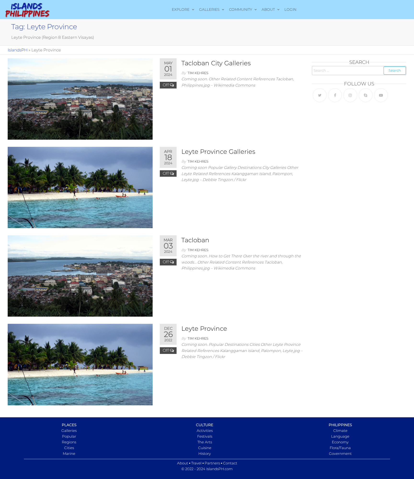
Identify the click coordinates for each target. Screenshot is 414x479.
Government (340, 453)
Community (240, 9)
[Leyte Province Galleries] (80, 187)
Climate (340, 430)
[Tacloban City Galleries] (80, 98)
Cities (69, 448)
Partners (212, 463)
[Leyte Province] (80, 364)
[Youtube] (381, 95)
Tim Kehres (198, 73)
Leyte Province (204, 328)
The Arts (204, 442)
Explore (181, 9)
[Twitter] (320, 95)
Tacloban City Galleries (216, 63)
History (204, 453)
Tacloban (195, 240)
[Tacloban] (80, 275)
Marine (69, 453)
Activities (205, 430)
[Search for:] (359, 70)
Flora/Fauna (340, 448)
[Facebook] (335, 95)
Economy (340, 442)
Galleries (209, 9)
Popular (69, 436)
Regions (69, 442)
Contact (230, 463)
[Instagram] (350, 95)
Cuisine (204, 448)
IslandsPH (18, 50)
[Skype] (366, 95)
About (268, 9)
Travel (196, 463)
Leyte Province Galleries (218, 151)
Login (290, 9)
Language (340, 436)
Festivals (204, 436)
